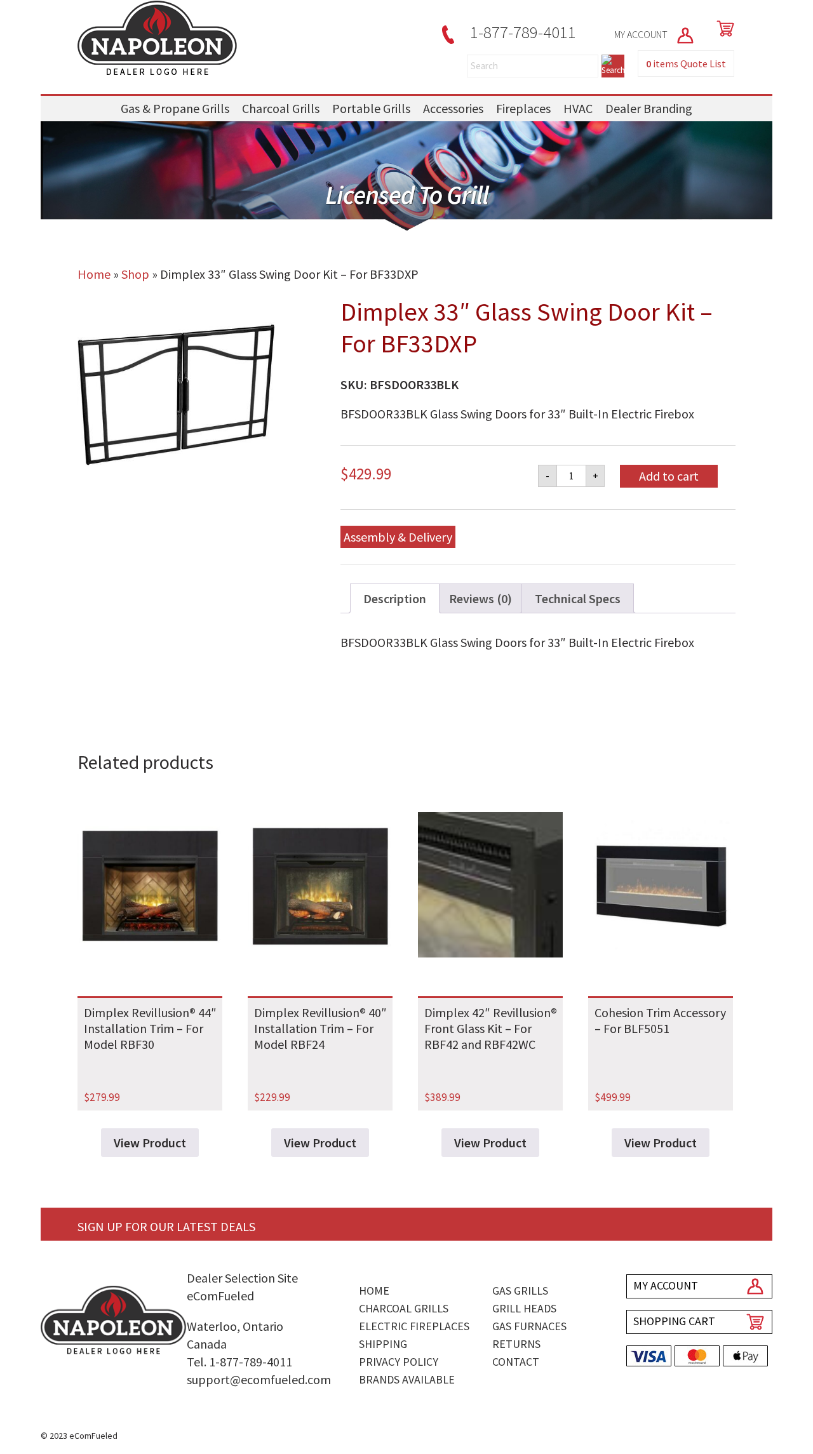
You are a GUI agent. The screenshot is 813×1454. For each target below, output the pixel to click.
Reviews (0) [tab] (480, 598)
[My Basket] (723, 28)
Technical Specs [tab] (578, 598)
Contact (515, 1361)
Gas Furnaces (529, 1326)
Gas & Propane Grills (175, 108)
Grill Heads (524, 1308)
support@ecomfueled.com (259, 1379)
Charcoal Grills (280, 108)
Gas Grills (520, 1290)
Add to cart (669, 476)
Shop (135, 274)
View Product (150, 1143)
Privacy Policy (398, 1361)
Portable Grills (371, 108)
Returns (516, 1344)
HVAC (578, 108)
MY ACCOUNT (641, 34)
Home (94, 274)
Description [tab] (394, 598)
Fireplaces (523, 108)
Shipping (383, 1344)
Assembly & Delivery (398, 537)
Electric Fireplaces (414, 1326)
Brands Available (407, 1379)
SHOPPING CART (674, 1321)
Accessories (453, 108)
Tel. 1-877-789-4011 (239, 1362)
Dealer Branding (648, 108)
